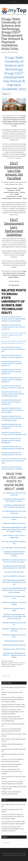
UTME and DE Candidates (13, 158)
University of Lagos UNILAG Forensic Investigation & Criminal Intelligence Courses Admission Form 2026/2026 (12, 711)
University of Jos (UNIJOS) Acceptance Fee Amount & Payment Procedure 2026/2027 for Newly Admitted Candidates (12, 699)
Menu (15, 2)
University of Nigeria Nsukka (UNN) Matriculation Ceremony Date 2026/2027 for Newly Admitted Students (12, 718)
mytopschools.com (15, 115)
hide (8, 94)
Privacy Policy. (12, 855)
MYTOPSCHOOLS (14, 10)
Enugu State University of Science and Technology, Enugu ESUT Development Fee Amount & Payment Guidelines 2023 (14, 73)
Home (23, 855)
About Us (18, 855)
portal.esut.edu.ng (8, 242)
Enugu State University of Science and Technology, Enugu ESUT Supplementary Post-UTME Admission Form (13, 335)
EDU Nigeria (10, 661)
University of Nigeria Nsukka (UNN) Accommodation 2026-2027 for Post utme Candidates (11, 771)
